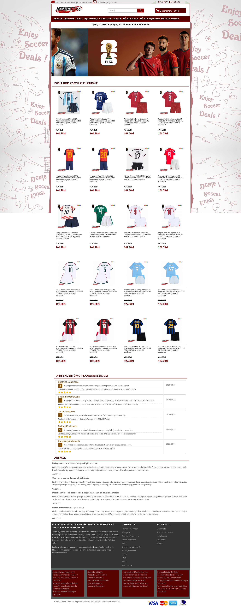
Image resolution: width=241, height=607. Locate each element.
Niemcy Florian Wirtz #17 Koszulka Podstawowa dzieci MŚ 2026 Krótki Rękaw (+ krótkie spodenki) (137, 177)
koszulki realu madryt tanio (64, 572)
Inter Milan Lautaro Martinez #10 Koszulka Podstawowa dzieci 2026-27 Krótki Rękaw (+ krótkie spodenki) (137, 349)
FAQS (124, 558)
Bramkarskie (105, 18)
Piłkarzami (69, 18)
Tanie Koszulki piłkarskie (93, 602)
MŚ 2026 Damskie (170, 18)
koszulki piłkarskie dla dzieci (84, 550)
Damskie (117, 18)
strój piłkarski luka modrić (98, 580)
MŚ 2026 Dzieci (130, 18)
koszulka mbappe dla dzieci (134, 580)
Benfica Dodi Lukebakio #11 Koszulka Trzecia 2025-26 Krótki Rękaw (84, 419)
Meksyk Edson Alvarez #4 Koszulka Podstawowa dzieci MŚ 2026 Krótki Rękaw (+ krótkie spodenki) (103, 234)
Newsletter (161, 540)
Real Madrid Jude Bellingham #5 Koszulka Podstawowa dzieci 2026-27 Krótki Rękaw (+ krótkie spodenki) (103, 292)
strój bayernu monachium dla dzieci (137, 578)
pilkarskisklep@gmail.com (107, 2)
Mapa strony (127, 565)
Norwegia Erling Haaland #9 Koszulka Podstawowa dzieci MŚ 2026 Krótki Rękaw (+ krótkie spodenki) (170, 178)
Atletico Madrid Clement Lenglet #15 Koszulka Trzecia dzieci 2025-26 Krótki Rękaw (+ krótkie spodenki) (98, 404)
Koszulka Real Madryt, (100, 537)
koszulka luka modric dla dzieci (135, 583)
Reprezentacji (91, 18)
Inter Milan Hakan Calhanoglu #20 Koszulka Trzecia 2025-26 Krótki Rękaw (86, 449)
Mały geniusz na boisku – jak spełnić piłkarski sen (75, 463)
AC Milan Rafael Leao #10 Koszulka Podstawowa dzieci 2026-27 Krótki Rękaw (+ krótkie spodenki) (69, 349)
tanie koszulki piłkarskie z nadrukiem (172, 586)
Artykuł (159, 543)
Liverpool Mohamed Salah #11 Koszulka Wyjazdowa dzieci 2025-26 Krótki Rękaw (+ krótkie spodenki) (97, 390)
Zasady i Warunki (129, 551)
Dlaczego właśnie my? (131, 547)
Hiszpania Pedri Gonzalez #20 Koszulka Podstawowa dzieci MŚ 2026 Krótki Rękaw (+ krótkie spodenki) (102, 178)
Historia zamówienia (165, 532)
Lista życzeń (162, 536)
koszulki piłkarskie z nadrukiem (170, 575)
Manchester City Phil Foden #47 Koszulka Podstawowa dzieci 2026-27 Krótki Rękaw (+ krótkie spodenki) (171, 292)
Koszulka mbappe (95, 572)
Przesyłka (126, 532)
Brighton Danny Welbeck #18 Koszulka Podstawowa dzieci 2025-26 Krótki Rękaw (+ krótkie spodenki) (97, 434)
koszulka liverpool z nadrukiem (65, 583)
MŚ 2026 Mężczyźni (150, 18)
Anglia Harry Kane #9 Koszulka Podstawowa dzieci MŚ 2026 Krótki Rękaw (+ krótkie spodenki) (137, 234)
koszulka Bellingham (96, 586)
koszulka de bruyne (95, 578)
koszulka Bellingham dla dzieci (135, 586)
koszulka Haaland (95, 583)
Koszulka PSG (105, 540)
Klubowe (58, 18)
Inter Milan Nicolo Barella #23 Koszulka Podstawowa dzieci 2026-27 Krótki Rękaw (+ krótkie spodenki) (171, 349)
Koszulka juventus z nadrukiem (65, 575)
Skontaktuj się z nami (130, 536)
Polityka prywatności (130, 529)
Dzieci (79, 18)
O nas (124, 554)
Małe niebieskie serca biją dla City (68, 507)
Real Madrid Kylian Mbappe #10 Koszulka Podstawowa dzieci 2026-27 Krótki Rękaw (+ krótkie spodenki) (69, 292)
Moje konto (161, 529)
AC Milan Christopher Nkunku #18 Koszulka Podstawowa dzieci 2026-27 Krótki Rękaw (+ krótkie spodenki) (103, 349)
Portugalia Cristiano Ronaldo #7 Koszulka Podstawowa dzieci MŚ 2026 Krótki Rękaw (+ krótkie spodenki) (136, 121)
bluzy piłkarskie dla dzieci (167, 572)
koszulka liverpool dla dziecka (135, 575)
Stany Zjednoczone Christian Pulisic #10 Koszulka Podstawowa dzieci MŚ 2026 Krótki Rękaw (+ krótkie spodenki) (69, 235)
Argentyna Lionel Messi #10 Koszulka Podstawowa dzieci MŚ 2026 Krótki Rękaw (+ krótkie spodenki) (68, 121)
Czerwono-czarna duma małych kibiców (70, 478)
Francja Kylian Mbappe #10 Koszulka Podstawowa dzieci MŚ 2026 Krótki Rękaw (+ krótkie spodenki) (102, 121)
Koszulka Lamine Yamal (97, 575)
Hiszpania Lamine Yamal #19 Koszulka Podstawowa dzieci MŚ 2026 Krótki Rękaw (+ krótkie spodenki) (68, 178)
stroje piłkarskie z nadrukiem (169, 578)
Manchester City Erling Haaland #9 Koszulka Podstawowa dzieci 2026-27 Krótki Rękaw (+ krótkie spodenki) (137, 292)
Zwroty (124, 543)
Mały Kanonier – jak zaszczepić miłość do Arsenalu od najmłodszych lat (85, 493)
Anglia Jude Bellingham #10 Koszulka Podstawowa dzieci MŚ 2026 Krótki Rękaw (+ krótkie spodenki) (170, 235)
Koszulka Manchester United (72, 540)
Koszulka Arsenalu (91, 540)
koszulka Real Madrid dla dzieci (135, 572)
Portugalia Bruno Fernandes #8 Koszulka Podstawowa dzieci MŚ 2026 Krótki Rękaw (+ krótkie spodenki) (170, 121)
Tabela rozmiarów (129, 540)
